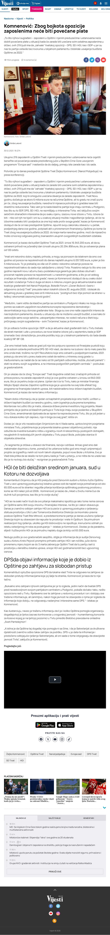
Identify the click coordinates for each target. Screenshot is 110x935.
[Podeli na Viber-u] (97, 59)
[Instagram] (62, 739)
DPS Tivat (92, 754)
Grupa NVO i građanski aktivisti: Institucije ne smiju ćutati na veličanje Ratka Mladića (51, 863)
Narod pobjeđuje (57, 754)
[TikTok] (69, 739)
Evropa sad (76, 754)
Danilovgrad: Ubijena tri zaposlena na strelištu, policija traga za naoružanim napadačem (52, 845)
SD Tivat (10, 760)
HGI (22, 760)
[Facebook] (41, 739)
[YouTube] (55, 739)
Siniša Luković (15, 143)
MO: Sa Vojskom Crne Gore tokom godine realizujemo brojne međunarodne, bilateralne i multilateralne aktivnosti (52, 828)
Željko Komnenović (15, 754)
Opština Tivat (37, 754)
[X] (48, 739)
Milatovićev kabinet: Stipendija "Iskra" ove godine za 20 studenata (41, 837)
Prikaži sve (55, 871)
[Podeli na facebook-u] (86, 59)
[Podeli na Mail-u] (103, 59)
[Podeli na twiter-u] (91, 59)
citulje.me (24, 3)
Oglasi (37, 3)
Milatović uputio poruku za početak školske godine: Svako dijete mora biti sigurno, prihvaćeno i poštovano (55, 854)
